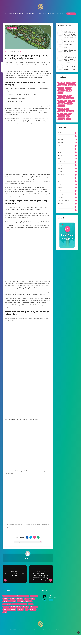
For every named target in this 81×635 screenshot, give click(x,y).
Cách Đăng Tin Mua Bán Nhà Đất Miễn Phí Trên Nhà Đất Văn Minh (70, 51)
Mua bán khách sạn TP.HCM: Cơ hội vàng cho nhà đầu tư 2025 (69, 43)
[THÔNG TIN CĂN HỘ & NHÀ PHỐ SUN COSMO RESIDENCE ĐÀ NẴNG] (60, 66)
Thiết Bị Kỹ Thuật (63, 108)
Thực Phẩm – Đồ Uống (63, 200)
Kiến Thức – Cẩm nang (63, 162)
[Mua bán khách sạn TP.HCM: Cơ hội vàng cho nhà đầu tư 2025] (60, 41)
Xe (68, 116)
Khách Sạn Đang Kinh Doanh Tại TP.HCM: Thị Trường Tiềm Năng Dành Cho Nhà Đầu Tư (70, 35)
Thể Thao (61, 111)
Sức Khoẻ (39, 13)
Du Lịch (15, 13)
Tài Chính (61, 116)
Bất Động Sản (23, 13)
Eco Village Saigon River (11, 106)
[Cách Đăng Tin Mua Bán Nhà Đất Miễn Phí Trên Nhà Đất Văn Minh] (60, 49)
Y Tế (68, 119)
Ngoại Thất (70, 98)
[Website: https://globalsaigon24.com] (51, 600)
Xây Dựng (61, 119)
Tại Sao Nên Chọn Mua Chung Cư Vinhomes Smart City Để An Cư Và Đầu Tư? (70, 60)
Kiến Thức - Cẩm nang (64, 95)
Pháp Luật (55, 13)
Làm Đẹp (61, 98)
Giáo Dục (61, 90)
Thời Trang (70, 111)
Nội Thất (31, 13)
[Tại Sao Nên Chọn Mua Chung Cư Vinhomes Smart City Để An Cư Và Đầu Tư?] (60, 57)
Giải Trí (69, 90)
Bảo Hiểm (61, 82)
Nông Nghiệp (62, 100)
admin (28, 558)
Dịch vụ (68, 87)
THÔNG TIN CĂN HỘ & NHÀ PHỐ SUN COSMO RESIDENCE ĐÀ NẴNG (70, 68)
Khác (60, 93)
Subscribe (70, 13)
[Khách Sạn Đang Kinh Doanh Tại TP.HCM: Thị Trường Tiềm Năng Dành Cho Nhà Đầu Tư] (60, 32)
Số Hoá (62, 13)
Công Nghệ (8, 13)
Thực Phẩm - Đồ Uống (64, 113)
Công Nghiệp (47, 13)
